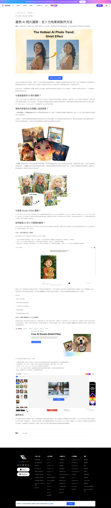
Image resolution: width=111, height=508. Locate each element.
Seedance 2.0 (50, 468)
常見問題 (86, 468)
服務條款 (86, 483)
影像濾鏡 (61, 465)
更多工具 (37, 487)
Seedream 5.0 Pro (76, 459)
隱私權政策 (86, 474)
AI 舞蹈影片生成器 (39, 474)
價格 (85, 465)
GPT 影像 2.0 (75, 462)
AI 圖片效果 (24, 16)
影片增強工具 (38, 468)
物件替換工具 (62, 483)
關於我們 (86, 459)
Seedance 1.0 (50, 471)
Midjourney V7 (75, 465)
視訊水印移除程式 (39, 471)
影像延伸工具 (62, 471)
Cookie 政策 (86, 480)
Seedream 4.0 (75, 483)
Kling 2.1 (49, 483)
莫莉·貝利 (30, 12)
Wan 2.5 (49, 489)
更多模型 (49, 495)
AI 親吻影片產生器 (39, 480)
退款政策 (86, 477)
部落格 (19, 16)
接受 (71, 503)
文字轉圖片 (61, 459)
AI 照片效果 (24, 433)
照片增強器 (61, 468)
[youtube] (26, 465)
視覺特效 (37, 465)
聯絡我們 (86, 462)
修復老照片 (61, 489)
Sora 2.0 (49, 462)
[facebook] (18, 465)
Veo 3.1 (48, 459)
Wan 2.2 (49, 492)
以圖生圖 (61, 462)
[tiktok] (21, 465)
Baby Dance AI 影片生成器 (40, 484)
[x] (28, 465)
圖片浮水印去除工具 (64, 474)
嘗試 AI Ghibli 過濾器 (55, 78)
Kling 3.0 (49, 474)
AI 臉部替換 (62, 477)
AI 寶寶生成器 (62, 486)
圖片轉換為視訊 (38, 462)
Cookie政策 (50, 503)
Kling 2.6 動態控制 (51, 477)
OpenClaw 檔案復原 (88, 486)
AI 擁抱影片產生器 (39, 477)
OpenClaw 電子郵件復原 (88, 490)
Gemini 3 (74, 477)
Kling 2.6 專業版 (50, 480)
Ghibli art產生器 (40, 291)
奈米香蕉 (74, 474)
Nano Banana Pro (75, 471)
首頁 (16, 16)
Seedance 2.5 (50, 465)
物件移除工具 (62, 480)
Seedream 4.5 (75, 480)
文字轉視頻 (37, 459)
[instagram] (23, 465)
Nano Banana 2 (75, 468)
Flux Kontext (74, 486)
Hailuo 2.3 (49, 486)
